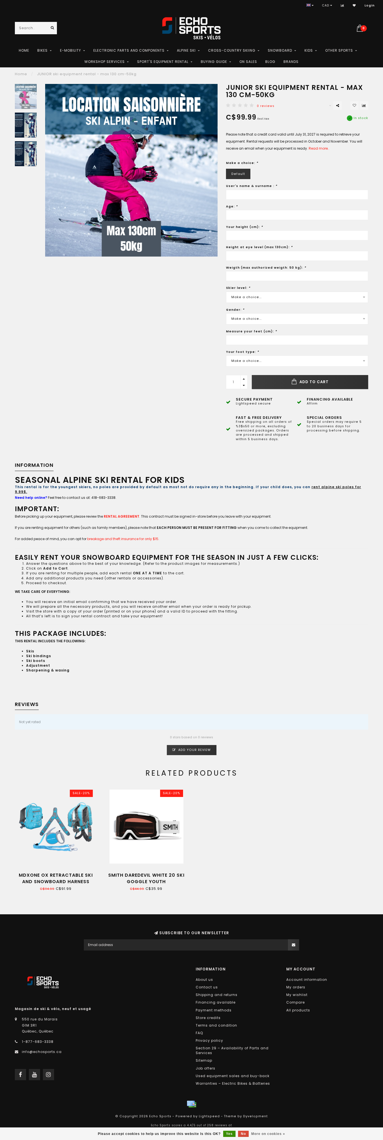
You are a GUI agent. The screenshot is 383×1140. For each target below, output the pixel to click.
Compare (295, 1002)
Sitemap (204, 1060)
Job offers (205, 1068)
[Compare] (342, 5)
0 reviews (265, 106)
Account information (306, 979)
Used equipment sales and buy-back (232, 1075)
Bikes (42, 50)
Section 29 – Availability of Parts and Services (232, 1050)
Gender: (235, 310)
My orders (295, 987)
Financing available (216, 1002)
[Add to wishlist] (354, 105)
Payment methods (214, 1010)
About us (204, 979)
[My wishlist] (354, 5)
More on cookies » (268, 1134)
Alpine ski (186, 50)
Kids (308, 50)
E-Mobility (70, 50)
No (243, 1134)
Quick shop (58, 873)
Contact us (207, 987)
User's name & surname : (251, 186)
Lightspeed (209, 1116)
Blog (270, 61)
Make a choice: (242, 163)
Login (369, 5)
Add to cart (313, 382)
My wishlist (297, 994)
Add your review (194, 750)
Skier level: (238, 288)
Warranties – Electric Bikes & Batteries (233, 1083)
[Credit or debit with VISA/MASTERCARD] (191, 1104)
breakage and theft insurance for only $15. (123, 538)
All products (298, 1010)
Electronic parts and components (129, 50)
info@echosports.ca (42, 1051)
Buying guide (214, 61)
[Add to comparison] (364, 105)
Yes (229, 1134)
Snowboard (280, 50)
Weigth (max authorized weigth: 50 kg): (266, 268)
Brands (291, 61)
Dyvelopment (255, 1116)
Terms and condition (216, 1025)
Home (24, 50)
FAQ (199, 1033)
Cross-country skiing (231, 50)
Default (238, 174)
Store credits (208, 1017)
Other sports (339, 50)
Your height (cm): (244, 227)
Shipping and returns (216, 994)
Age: (232, 206)
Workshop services (104, 61)
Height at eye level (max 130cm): (259, 247)
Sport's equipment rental (162, 61)
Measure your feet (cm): (251, 331)
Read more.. (319, 148)
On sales (248, 61)
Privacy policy (209, 1040)
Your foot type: (242, 352)
